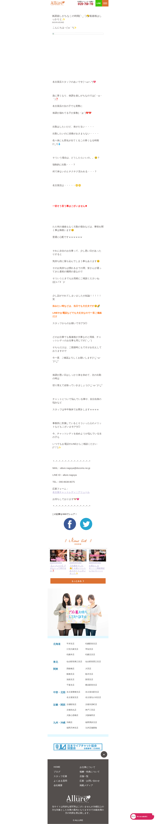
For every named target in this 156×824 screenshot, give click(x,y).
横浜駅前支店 (91, 685)
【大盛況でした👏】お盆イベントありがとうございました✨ (77, 568)
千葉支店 (70, 685)
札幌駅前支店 (91, 644)
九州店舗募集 (91, 728)
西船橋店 (70, 668)
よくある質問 (60, 781)
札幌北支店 (90, 654)
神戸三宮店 (90, 710)
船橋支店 (70, 674)
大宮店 (88, 668)
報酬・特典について (90, 772)
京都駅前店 (71, 704)
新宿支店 (89, 679)
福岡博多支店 (91, 722)
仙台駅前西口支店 (93, 661)
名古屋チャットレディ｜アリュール (71, 492)
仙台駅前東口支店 (74, 661)
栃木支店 (89, 674)
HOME (57, 767)
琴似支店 (89, 649)
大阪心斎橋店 (72, 715)
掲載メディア (86, 785)
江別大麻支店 (72, 649)
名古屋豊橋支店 (73, 692)
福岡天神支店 (72, 728)
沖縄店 (69, 722)
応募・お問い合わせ (90, 781)
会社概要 (58, 785)
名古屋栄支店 (72, 697)
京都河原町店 (91, 704)
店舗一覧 (84, 776)
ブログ (57, 772)
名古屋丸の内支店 (93, 697)
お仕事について (87, 767)
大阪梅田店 (90, 715)
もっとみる (77, 581)
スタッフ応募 (60, 776)
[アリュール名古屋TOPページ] (57, 1)
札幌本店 (70, 654)
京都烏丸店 (71, 710)
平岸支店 (70, 644)
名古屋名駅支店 (92, 692)
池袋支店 (70, 679)
